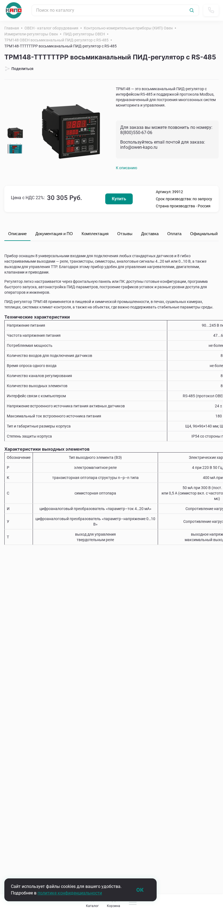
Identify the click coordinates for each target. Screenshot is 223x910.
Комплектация (95, 233)
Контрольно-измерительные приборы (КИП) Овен (128, 28)
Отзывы (124, 233)
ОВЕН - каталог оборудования (51, 28)
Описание (17, 233)
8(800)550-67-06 (136, 132)
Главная (11, 28)
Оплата (174, 233)
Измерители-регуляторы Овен (31, 34)
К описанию (126, 168)
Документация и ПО (54, 233)
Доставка (150, 233)
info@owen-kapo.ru (138, 147)
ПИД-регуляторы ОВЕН (84, 34)
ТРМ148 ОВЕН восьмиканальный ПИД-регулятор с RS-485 (56, 40)
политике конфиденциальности (70, 893)
